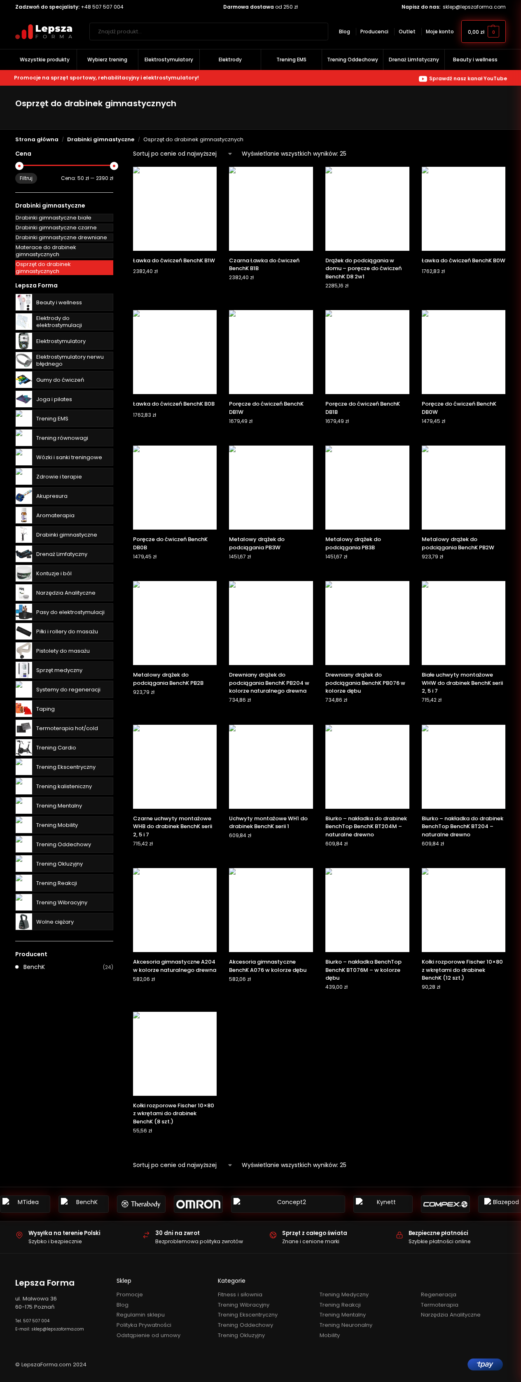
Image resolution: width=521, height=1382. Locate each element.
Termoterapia (439, 1305)
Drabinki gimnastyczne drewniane (61, 237)
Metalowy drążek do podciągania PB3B (353, 543)
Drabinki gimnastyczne (100, 139)
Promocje (130, 1294)
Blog (344, 31)
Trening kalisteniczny (64, 786)
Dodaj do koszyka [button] (175, 288)
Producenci (374, 31)
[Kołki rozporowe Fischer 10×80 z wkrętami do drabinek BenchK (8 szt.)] (175, 1054)
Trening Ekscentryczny (66, 767)
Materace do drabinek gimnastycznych (46, 250)
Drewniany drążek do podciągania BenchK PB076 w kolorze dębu (365, 683)
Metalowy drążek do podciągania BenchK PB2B (168, 679)
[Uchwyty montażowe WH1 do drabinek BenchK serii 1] (271, 767)
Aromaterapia (55, 515)
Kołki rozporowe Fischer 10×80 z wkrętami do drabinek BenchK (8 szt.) (173, 1113)
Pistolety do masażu (63, 651)
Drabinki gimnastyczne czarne (56, 227)
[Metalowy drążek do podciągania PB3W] (271, 488)
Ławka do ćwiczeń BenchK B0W (463, 260)
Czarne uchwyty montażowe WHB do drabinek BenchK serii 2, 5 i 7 (172, 826)
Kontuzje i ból (54, 573)
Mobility (330, 1335)
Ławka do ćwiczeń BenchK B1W (174, 260)
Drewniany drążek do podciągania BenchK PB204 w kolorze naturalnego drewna (269, 683)
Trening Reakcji (56, 883)
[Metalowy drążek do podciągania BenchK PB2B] (175, 623)
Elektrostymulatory (61, 341)
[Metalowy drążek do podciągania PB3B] (367, 488)
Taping (45, 709)
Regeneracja (438, 1294)
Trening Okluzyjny (59, 864)
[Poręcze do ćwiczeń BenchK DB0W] (464, 352)
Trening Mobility (57, 825)
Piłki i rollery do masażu (67, 631)
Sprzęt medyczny (59, 670)
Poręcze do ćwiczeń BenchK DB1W (266, 408)
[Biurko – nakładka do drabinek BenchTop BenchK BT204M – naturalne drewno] (367, 767)
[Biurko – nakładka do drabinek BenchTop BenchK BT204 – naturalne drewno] (464, 767)
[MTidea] (25, 1204)
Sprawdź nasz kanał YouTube (468, 78)
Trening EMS (52, 419)
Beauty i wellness (59, 302)
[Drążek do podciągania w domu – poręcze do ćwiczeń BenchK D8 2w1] (367, 209)
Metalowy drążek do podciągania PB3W (257, 543)
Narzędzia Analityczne (66, 593)
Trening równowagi (62, 438)
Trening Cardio (56, 748)
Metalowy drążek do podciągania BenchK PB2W (458, 543)
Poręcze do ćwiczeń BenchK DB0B (170, 543)
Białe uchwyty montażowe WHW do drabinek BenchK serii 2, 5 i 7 (462, 683)
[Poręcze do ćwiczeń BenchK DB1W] (271, 352)
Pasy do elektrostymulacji (70, 612)
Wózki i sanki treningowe (69, 457)
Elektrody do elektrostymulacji (59, 321)
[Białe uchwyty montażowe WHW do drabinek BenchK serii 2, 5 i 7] (464, 623)
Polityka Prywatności (144, 1325)
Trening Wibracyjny (61, 902)
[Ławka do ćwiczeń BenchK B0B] (175, 352)
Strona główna (36, 139)
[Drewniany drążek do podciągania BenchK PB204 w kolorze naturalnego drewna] (271, 623)
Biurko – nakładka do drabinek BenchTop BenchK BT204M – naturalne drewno (366, 826)
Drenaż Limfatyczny (61, 554)
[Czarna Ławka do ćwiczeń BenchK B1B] (271, 209)
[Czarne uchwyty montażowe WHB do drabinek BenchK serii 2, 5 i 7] (175, 767)
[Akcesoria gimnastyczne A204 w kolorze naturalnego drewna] (175, 910)
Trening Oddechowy (63, 844)
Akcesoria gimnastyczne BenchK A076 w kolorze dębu (267, 966)
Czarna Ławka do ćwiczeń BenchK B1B (264, 265)
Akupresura (52, 496)
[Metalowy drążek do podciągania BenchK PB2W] (464, 488)
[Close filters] (115, 154)
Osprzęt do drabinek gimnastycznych (43, 267)
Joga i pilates (54, 399)
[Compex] (445, 1204)
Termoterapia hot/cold (67, 728)
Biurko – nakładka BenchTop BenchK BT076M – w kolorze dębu (363, 970)
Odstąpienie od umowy (148, 1335)
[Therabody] (141, 1204)
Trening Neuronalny (346, 1325)
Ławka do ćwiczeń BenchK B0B (174, 404)
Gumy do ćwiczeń (60, 380)
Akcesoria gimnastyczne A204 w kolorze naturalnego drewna (174, 966)
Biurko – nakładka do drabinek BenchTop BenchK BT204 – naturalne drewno (462, 826)
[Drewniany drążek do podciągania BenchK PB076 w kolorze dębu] (367, 623)
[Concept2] (288, 1204)
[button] (483, 31)
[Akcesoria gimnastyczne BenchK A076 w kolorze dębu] (271, 910)
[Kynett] (383, 1204)
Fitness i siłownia (240, 1294)
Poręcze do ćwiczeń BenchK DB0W (459, 408)
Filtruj (26, 178)
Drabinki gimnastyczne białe (53, 218)
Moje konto (440, 31)
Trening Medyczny (344, 1294)
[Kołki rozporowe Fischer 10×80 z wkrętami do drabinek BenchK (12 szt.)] (464, 910)
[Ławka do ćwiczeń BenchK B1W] (175, 209)
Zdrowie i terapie (59, 477)
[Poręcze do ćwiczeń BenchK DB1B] (367, 352)
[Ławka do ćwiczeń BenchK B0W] (464, 209)
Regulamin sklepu (141, 1315)
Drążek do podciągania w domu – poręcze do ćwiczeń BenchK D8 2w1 (363, 268)
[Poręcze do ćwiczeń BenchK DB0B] (175, 488)
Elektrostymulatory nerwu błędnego (70, 360)
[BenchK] (83, 1204)
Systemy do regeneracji (68, 689)
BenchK (34, 967)
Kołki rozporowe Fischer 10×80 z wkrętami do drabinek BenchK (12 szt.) (462, 970)
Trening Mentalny (59, 806)
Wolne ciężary (55, 922)
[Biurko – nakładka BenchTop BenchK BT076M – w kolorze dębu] (367, 910)
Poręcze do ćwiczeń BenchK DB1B (362, 408)
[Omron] (198, 1204)
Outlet (407, 31)
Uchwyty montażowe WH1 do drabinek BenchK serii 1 (268, 823)
